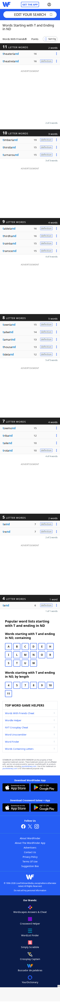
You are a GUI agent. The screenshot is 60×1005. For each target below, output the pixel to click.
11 (8, 693)
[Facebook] (23, 827)
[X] (30, 827)
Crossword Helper (30, 923)
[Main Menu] (56, 4)
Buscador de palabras (30, 970)
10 (50, 685)
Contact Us (30, 852)
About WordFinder (30, 838)
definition (46, 61)
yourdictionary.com (29, 766)
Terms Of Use (30, 861)
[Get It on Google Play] (44, 787)
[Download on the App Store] (15, 787)
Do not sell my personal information (30, 890)
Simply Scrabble (30, 947)
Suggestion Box (30, 866)
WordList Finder (30, 935)
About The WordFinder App (30, 842)
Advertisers (30, 847)
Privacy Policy (30, 856)
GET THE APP (30, 4)
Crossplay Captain (30, 959)
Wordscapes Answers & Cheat (30, 912)
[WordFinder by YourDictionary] (6, 4)
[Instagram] (36, 827)
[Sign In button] (49, 4)
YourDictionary (30, 982)
